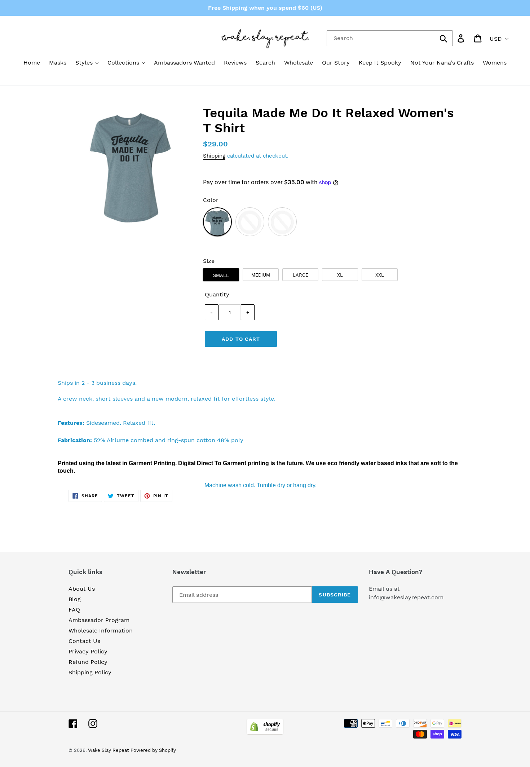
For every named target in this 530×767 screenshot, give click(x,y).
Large (300, 275)
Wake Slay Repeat (108, 750)
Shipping (214, 156)
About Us (82, 588)
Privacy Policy (88, 651)
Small (221, 275)
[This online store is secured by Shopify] (265, 732)
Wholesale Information (101, 630)
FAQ (74, 609)
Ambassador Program (99, 620)
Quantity (217, 294)
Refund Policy (88, 661)
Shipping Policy (90, 672)
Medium (260, 275)
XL (340, 275)
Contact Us (84, 641)
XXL (379, 275)
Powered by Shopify (153, 750)
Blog (75, 599)
